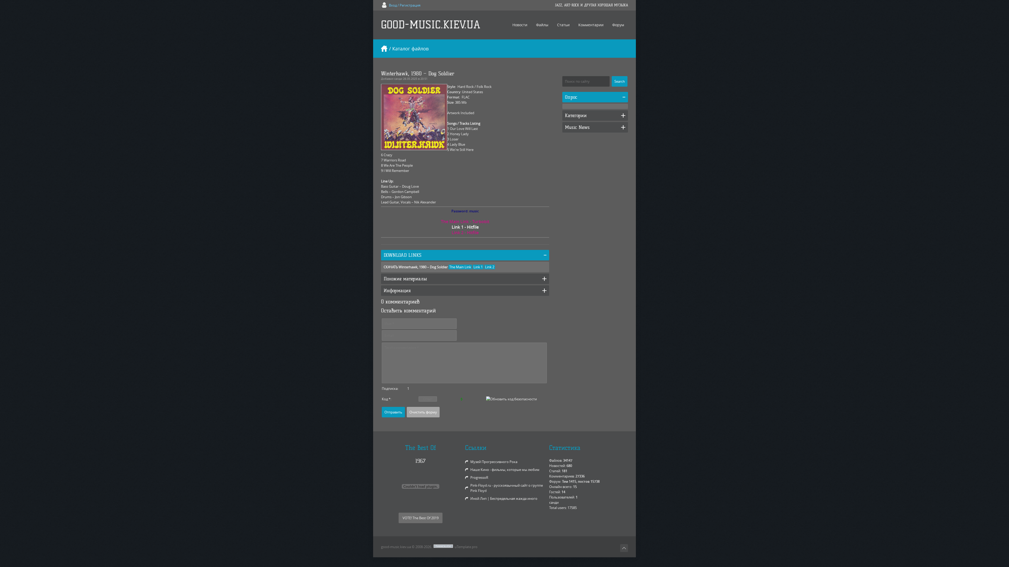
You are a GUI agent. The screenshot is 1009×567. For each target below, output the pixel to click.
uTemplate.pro (466, 546)
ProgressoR (479, 477)
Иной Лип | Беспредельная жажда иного (503, 498)
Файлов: (555, 460)
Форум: (555, 481)
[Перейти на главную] (384, 48)
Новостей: (557, 465)
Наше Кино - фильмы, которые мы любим (504, 469)
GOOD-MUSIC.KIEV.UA (430, 24)
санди (398, 79)
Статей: (555, 471)
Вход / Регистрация (404, 5)
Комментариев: (562, 476)
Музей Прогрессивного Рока (493, 461)
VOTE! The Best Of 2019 (421, 518)
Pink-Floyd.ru (480, 485)
